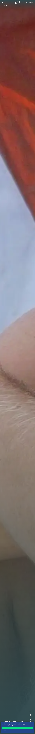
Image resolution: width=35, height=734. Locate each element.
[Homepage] (17, 2)
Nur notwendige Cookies (17, 730)
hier (14, 725)
